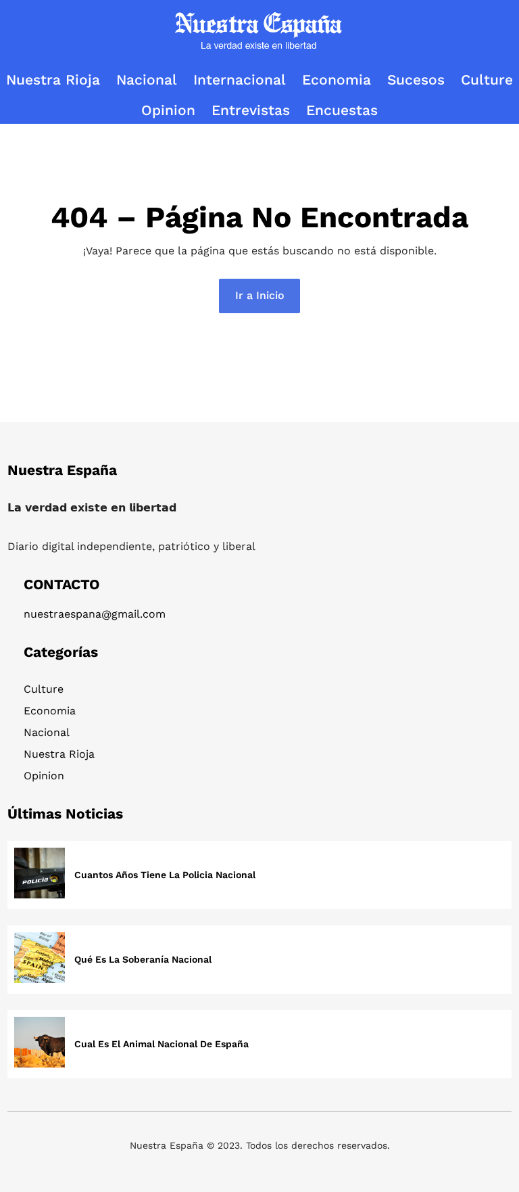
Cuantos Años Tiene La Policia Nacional (164, 874)
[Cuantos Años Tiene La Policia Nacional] (39, 875)
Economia (50, 710)
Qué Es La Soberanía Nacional (143, 959)
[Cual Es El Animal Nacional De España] (39, 1044)
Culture (44, 689)
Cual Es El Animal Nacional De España (161, 1043)
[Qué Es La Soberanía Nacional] (39, 959)
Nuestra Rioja (59, 754)
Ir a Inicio (260, 295)
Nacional (47, 732)
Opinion (44, 775)
